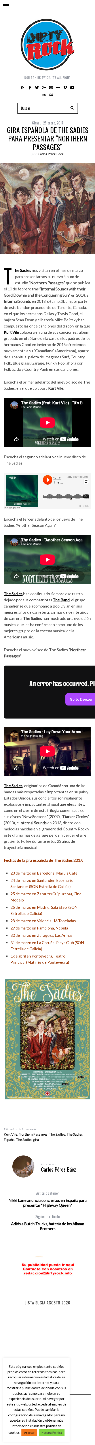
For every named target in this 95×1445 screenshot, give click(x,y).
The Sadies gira (27, 1139)
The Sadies (57, 1134)
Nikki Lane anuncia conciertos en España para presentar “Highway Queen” (47, 1199)
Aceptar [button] (29, 1432)
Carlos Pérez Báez (50, 153)
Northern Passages (33, 1134)
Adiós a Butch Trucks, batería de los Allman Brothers (47, 1222)
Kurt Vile (10, 1134)
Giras (35, 123)
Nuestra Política (52, 1432)
